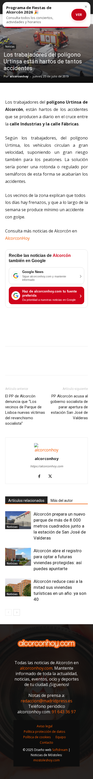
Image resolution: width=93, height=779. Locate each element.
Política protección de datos (44, 731)
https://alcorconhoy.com (46, 466)
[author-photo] (46, 450)
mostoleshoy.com (46, 760)
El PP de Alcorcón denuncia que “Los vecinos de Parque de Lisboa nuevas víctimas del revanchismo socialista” (25, 410)
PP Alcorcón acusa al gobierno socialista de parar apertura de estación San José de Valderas (69, 407)
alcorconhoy (19, 76)
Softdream (60, 750)
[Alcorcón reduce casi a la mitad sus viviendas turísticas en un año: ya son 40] (18, 587)
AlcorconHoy (17, 238)
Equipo (61, 737)
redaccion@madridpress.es (46, 701)
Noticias (9, 46)
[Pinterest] (34, 364)
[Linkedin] (58, 364)
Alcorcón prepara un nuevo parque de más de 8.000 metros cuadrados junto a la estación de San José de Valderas (60, 526)
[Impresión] (81, 364)
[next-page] (16, 612)
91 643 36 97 (64, 712)
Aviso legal (44, 726)
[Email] (70, 364)
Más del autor (62, 500)
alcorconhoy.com (36, 668)
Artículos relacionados (26, 500)
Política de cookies (37, 737)
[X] (22, 364)
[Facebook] (10, 364)
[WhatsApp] (46, 364)
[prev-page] (8, 612)
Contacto (46, 742)
